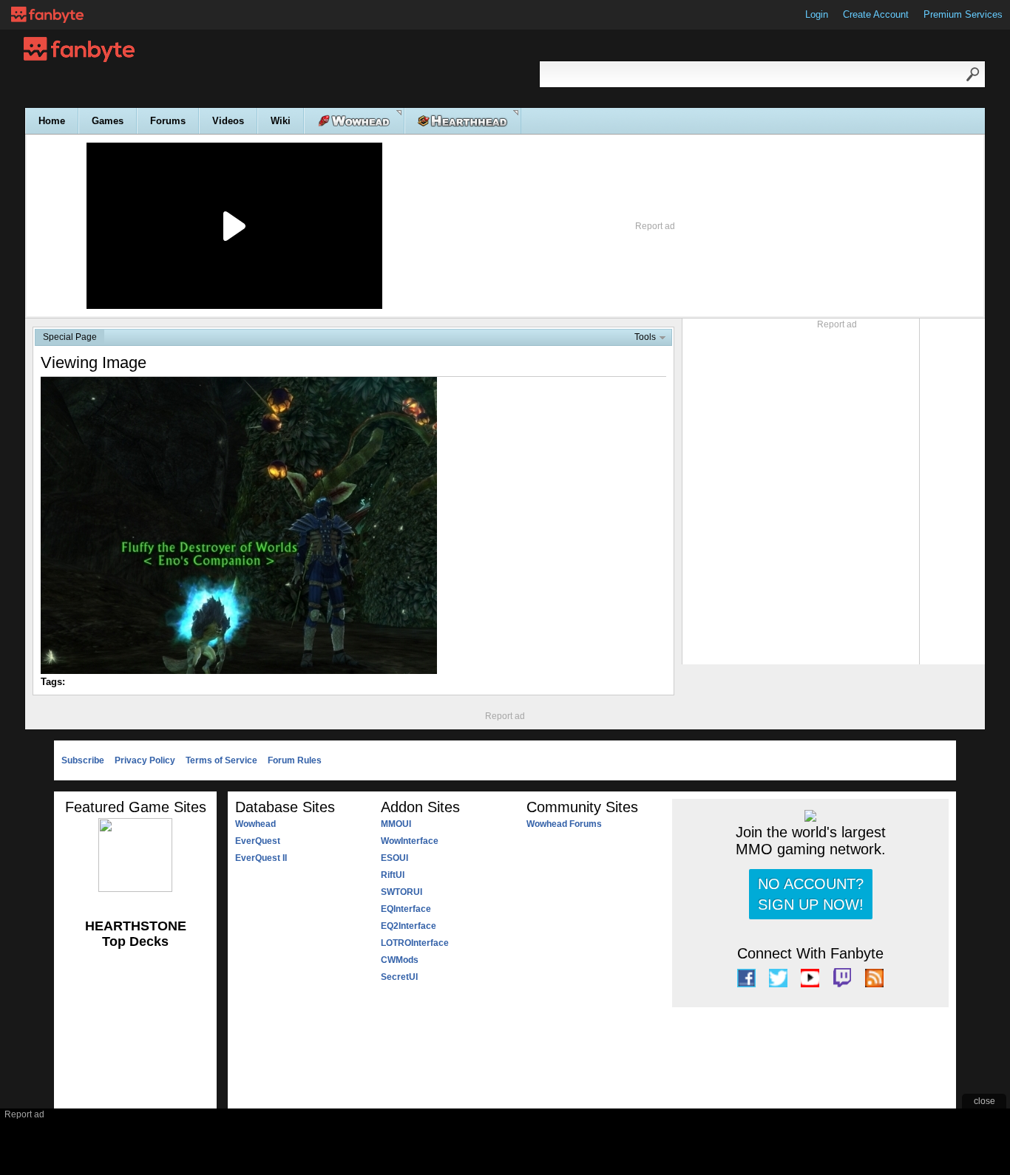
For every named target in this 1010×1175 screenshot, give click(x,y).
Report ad (655, 226)
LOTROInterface (415, 943)
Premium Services (963, 14)
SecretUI (399, 977)
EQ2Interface (408, 926)
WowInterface (409, 841)
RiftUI (392, 875)
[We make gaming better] (47, 15)
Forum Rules (295, 760)
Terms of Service (221, 760)
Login (816, 14)
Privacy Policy (145, 760)
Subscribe (82, 760)
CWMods (399, 960)
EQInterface (406, 909)
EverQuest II (261, 858)
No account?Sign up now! (811, 894)
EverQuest (257, 841)
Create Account (876, 14)
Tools (645, 337)
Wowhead (255, 824)
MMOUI (396, 824)
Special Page (70, 337)
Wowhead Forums (564, 824)
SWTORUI (401, 892)
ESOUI (394, 858)
